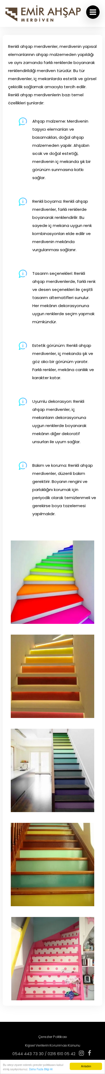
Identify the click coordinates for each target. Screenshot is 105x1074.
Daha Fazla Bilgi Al (40, 1069)
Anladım (86, 1066)
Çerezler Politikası (52, 1036)
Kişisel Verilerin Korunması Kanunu (52, 1045)
